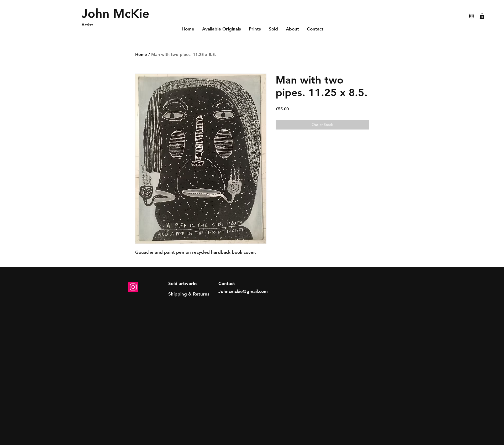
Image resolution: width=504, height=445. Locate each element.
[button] (482, 16)
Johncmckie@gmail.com (243, 291)
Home (141, 54)
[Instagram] (133, 287)
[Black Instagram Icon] (471, 16)
